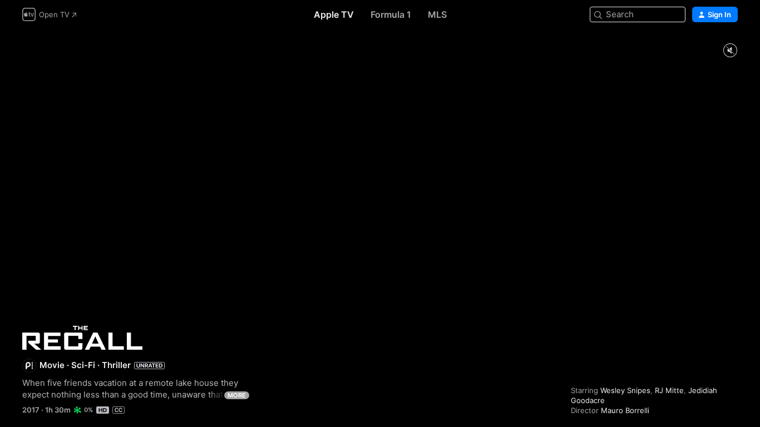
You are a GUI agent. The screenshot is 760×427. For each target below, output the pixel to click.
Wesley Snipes (625, 390)
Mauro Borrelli (625, 410)
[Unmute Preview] (730, 50)
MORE (237, 395)
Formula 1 (391, 14)
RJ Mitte (669, 390)
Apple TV (334, 14)
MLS (437, 14)
